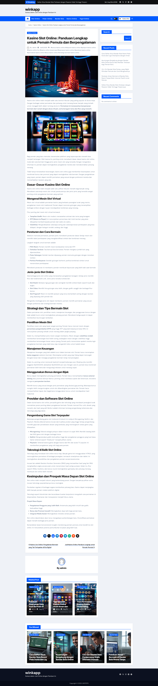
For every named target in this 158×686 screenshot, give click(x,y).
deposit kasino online (73, 47)
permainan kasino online (36, 53)
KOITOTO (86, 683)
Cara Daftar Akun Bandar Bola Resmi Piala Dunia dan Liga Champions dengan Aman (116, 55)
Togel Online (84, 19)
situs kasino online (52, 53)
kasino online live (33, 50)
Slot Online (35, 19)
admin (34, 47)
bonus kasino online (58, 47)
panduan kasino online (83, 50)
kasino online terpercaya (49, 50)
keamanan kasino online (66, 50)
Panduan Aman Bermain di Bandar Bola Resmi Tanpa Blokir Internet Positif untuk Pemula (115, 78)
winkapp (32, 9)
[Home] (27, 19)
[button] (132, 18)
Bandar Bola (59, 19)
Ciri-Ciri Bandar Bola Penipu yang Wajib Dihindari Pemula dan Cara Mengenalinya (116, 70)
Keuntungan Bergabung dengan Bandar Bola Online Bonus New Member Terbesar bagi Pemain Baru (116, 62)
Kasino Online (72, 19)
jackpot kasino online (89, 47)
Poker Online (47, 19)
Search (106, 32)
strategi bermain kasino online (69, 53)
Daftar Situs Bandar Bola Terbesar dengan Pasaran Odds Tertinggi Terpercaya (116, 86)
